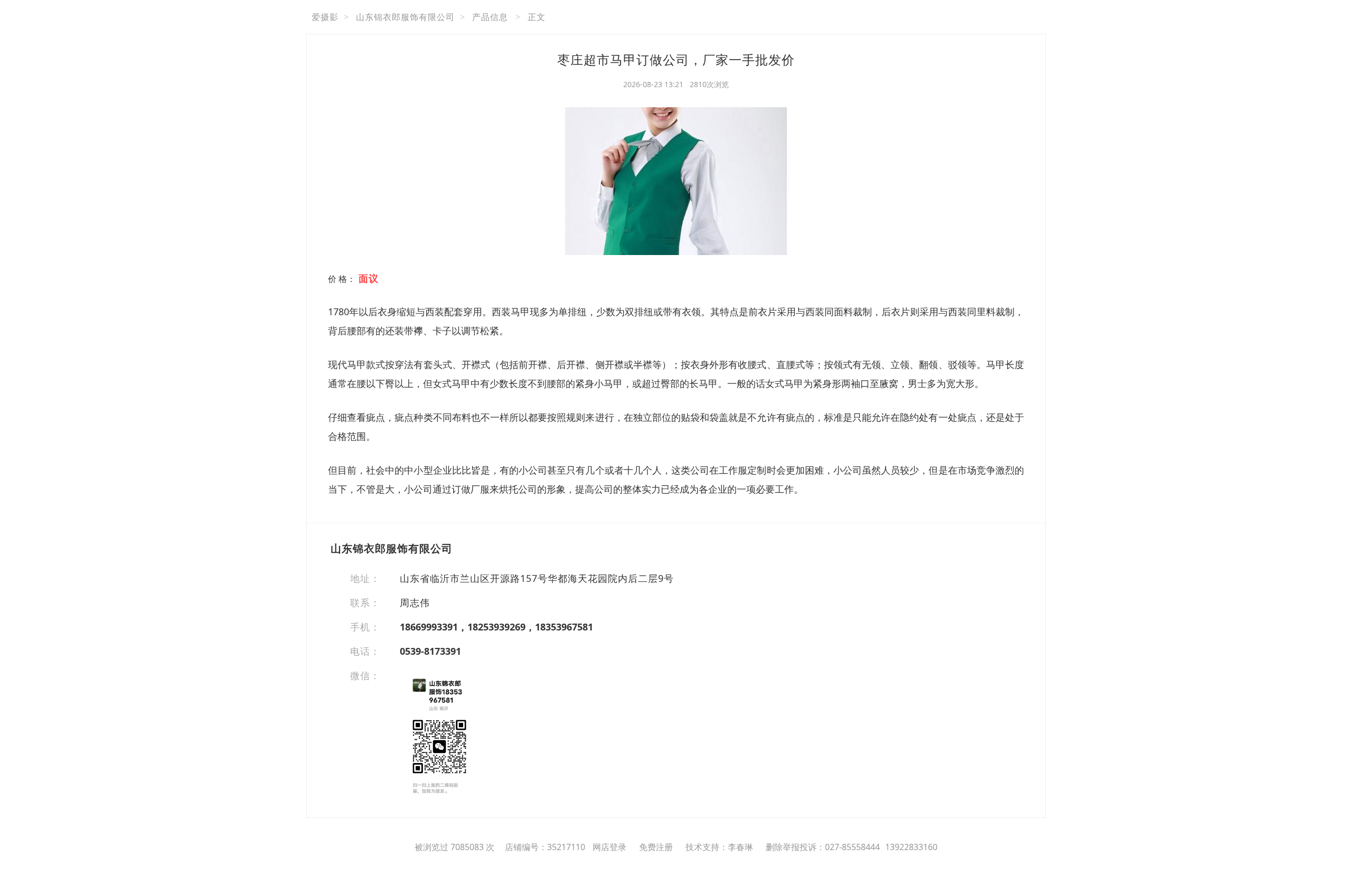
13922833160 (911, 847)
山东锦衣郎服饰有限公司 (405, 17)
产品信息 (490, 17)
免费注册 (656, 847)
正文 (537, 17)
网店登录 (609, 847)
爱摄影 (325, 17)
